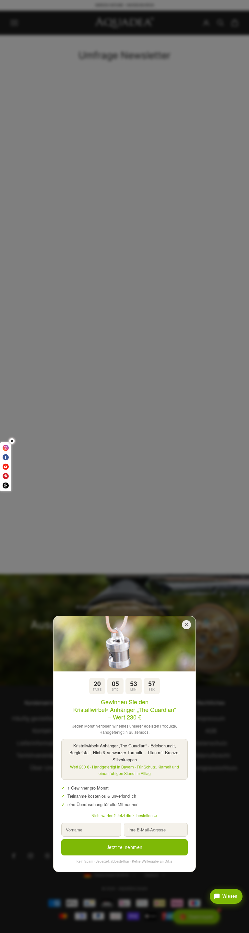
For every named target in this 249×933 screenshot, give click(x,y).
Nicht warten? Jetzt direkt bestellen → (124, 815)
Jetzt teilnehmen (125, 847)
